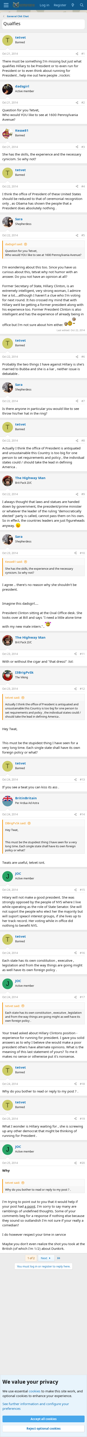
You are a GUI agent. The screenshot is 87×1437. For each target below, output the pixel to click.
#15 (82, 890)
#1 (83, 54)
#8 (83, 440)
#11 (82, 654)
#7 (83, 401)
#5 (83, 235)
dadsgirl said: (14, 244)
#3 (83, 147)
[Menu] (6, 5)
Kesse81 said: (14, 562)
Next (44, 1258)
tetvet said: (12, 698)
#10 (82, 553)
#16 (82, 953)
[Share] (77, 53)
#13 (82, 779)
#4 (83, 186)
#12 (82, 689)
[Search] (81, 5)
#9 (83, 494)
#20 (82, 1163)
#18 (82, 1084)
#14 (82, 814)
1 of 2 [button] (31, 1258)
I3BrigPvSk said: (15, 823)
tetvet (20, 37)
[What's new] (72, 5)
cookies (34, 1391)
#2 (83, 102)
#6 (83, 357)
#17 (82, 997)
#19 (82, 1119)
